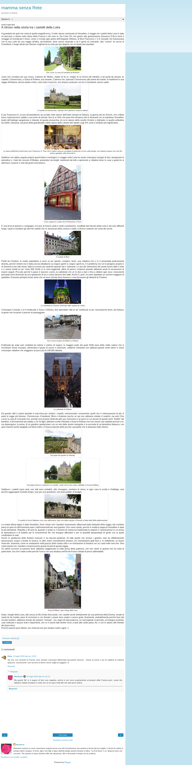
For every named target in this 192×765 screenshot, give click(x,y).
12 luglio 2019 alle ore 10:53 (24, 656)
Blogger (68, 762)
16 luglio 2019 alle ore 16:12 (38, 676)
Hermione (18, 676)
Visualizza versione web (63, 740)
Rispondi (11, 666)
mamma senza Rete (21, 7)
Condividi (7, 642)
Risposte (14, 672)
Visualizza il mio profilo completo (14, 757)
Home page (63, 735)
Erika (10, 656)
